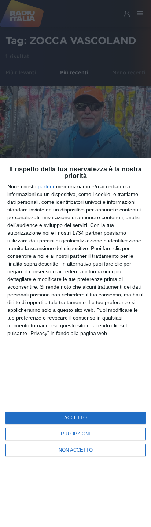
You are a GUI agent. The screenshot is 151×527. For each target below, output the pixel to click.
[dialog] (75, 342)
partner (46, 186)
